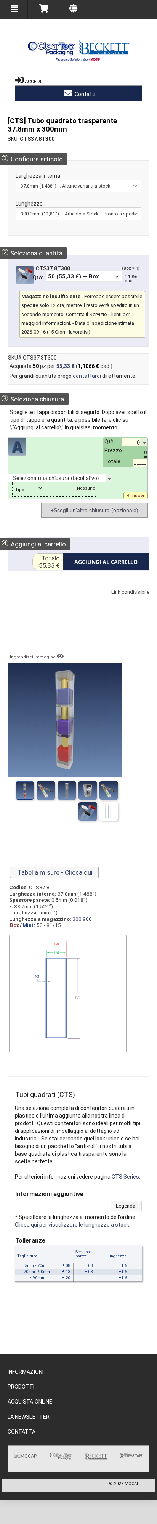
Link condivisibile (126, 599)
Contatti (84, 94)
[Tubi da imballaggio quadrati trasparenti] (87, 790)
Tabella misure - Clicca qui (54, 872)
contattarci (87, 376)
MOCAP (132, 1483)
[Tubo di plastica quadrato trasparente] (108, 790)
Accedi (33, 81)
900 (87, 919)
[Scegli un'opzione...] (118, 478)
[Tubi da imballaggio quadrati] (46, 790)
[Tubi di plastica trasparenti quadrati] (25, 790)
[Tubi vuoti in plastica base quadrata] (87, 811)
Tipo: (20, 489)
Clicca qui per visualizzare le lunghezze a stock (72, 1225)
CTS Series (125, 1177)
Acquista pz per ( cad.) (61, 366)
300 (77, 919)
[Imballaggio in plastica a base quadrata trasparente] (108, 811)
